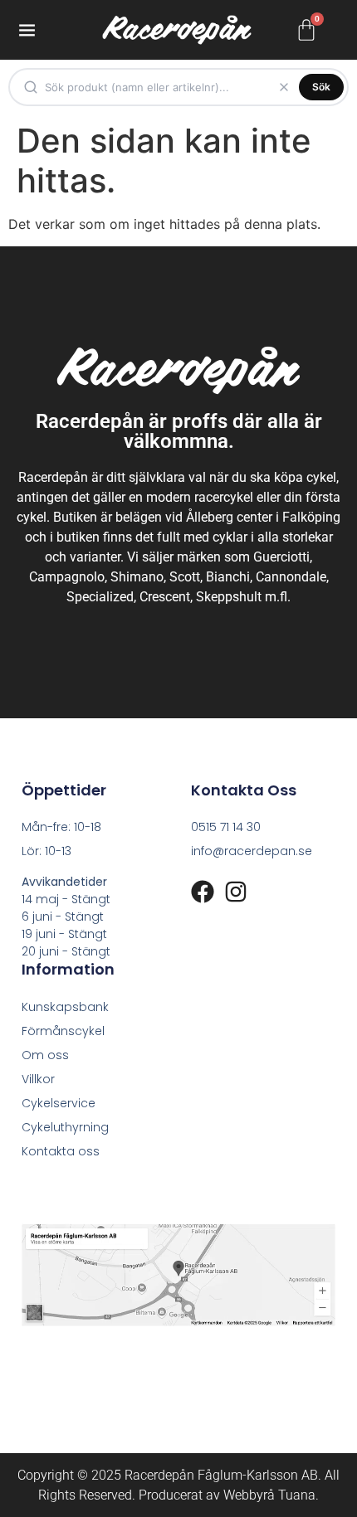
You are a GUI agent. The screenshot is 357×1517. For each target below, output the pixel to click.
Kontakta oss (61, 1151)
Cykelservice (58, 1103)
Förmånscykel (63, 1031)
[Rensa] (284, 87)
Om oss (45, 1055)
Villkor (38, 1079)
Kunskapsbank (65, 1007)
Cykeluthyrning (65, 1127)
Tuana (296, 1495)
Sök (321, 86)
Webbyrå (249, 1495)
